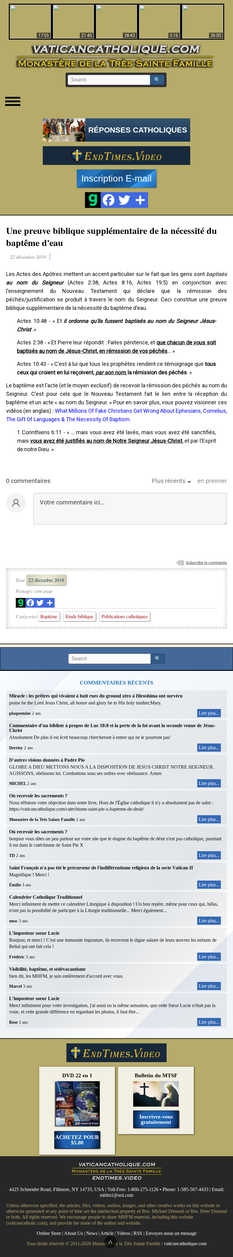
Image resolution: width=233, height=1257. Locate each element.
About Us (73, 1233)
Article (106, 1233)
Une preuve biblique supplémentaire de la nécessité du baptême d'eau (111, 236)
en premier (212, 481)
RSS (137, 1233)
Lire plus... (209, 713)
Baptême (48, 616)
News (91, 1233)
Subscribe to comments (206, 562)
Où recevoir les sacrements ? (38, 795)
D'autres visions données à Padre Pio (47, 760)
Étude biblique (79, 616)
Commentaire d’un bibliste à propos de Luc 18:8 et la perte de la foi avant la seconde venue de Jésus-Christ (112, 728)
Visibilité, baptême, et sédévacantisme (47, 969)
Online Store (49, 1233)
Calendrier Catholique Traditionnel (45, 897)
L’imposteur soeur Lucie (34, 933)
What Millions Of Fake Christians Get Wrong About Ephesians (128, 411)
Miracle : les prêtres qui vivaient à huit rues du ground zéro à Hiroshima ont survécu (96, 695)
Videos (123, 1233)
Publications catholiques (125, 616)
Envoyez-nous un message (171, 1233)
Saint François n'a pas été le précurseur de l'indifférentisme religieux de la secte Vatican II (101, 867)
